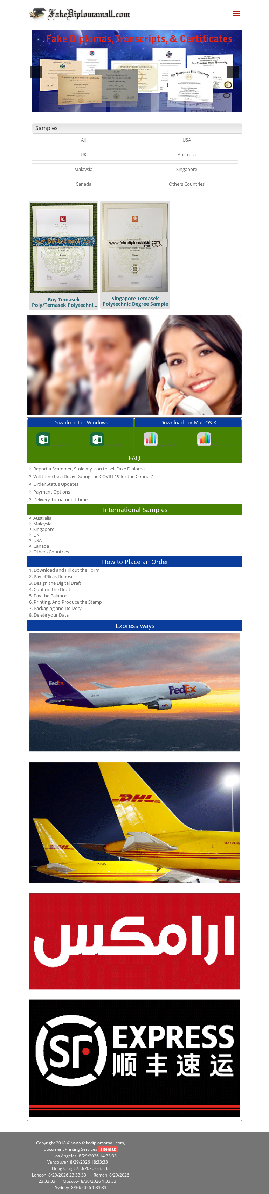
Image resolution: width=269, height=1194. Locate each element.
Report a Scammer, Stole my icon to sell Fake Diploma (89, 469)
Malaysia (83, 169)
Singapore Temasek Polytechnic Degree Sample (135, 301)
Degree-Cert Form (61, 445)
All (83, 140)
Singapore (186, 169)
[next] (233, 72)
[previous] (36, 72)
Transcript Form (114, 445)
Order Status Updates (55, 484)
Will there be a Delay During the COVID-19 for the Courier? (93, 476)
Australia (187, 154)
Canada (83, 184)
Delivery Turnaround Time (60, 499)
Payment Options (51, 492)
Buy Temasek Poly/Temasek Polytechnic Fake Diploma (64, 305)
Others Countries (187, 184)
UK (84, 154)
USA (186, 140)
